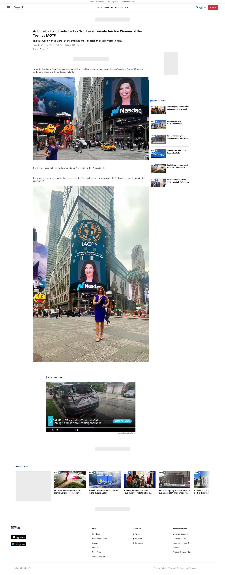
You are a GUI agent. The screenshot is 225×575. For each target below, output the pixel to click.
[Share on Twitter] (43, 49)
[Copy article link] (47, 49)
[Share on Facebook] (40, 49)
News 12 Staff (38, 45)
